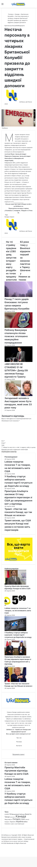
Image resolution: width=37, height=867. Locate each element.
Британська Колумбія (11, 25)
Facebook (9, 210)
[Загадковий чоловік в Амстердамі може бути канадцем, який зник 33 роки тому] (18, 395)
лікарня (11, 217)
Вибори (22, 814)
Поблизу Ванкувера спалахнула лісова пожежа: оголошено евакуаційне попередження (16, 336)
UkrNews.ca (19, 206)
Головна (10, 14)
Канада (17, 14)
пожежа (7, 824)
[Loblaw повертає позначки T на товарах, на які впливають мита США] (15, 606)
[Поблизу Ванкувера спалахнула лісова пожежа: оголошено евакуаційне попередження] (18, 327)
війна (25, 822)
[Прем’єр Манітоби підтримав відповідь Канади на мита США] (15, 584)
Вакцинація (15, 814)
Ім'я (3, 441)
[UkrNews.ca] (18, 3)
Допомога (12, 817)
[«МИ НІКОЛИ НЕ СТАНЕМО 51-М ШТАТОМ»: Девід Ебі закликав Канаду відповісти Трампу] (18, 361)
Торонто (12, 821)
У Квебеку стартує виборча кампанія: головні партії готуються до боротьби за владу (18, 635)
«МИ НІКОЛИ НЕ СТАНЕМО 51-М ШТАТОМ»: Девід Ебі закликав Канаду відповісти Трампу (16, 370)
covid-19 (8, 814)
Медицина (21, 25)
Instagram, (17, 210)
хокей (16, 824)
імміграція (21, 824)
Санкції (27, 819)
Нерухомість (8, 819)
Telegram (24, 210)
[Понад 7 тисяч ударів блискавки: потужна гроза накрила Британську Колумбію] (18, 296)
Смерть (7, 821)
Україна (19, 821)
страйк (12, 824)
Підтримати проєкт (18, 754)
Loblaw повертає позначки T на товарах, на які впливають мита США (18, 610)
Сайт (2, 445)
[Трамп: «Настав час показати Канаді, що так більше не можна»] (15, 681)
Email (3, 443)
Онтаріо (17, 819)
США (23, 819)
